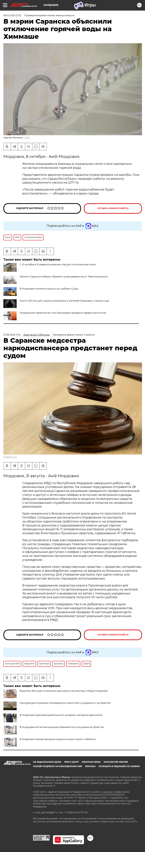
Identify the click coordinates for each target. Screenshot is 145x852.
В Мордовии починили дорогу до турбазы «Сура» (49, 288)
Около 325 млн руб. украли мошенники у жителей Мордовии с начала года (64, 300)
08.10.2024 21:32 (12, 15)
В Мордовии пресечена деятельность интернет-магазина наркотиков (61, 715)
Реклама (90, 766)
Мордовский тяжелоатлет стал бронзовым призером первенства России (63, 312)
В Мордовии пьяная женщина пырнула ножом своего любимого (58, 739)
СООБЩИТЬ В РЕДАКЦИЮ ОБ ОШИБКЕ (119, 766)
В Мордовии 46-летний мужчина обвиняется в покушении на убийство (62, 727)
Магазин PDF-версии (116, 762)
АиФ (27, 137)
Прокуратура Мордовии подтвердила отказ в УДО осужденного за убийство (65, 703)
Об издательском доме (47, 762)
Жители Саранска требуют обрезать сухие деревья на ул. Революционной (64, 276)
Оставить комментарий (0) (113, 208)
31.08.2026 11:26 (11, 334)
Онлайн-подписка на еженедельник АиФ (57, 766)
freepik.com (10, 456)
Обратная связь (91, 762)
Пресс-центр (71, 762)
